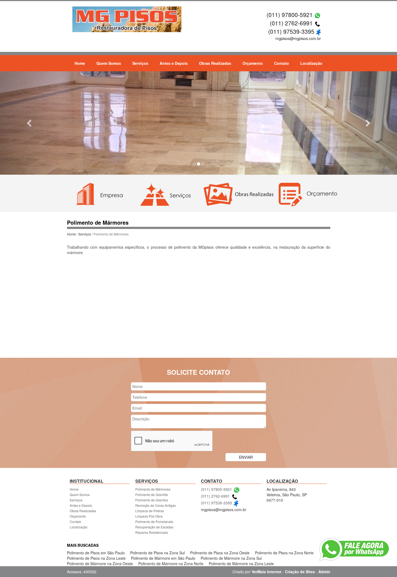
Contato (281, 63)
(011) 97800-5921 (290, 15)
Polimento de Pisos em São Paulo (96, 552)
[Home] (127, 18)
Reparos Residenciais (151, 532)
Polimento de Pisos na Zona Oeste (220, 552)
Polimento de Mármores (152, 489)
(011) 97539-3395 (291, 31)
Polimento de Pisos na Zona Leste (96, 558)
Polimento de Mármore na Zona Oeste (100, 563)
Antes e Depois (174, 63)
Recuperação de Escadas (154, 527)
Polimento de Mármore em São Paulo (163, 558)
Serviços (140, 63)
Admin (324, 571)
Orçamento (253, 63)
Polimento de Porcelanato (154, 521)
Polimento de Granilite (151, 494)
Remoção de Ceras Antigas (155, 505)
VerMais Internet (266, 571)
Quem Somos (108, 63)
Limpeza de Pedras (149, 510)
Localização (311, 63)
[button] (30, 123)
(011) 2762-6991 (291, 23)
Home (80, 63)
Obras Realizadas (215, 63)
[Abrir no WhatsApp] (317, 15)
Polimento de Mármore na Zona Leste (241, 563)
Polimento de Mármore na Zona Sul (231, 558)
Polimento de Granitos (151, 500)
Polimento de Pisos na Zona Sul (157, 552)
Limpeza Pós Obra (149, 516)
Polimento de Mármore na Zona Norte (170, 563)
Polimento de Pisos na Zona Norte (284, 552)
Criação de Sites (300, 571)
